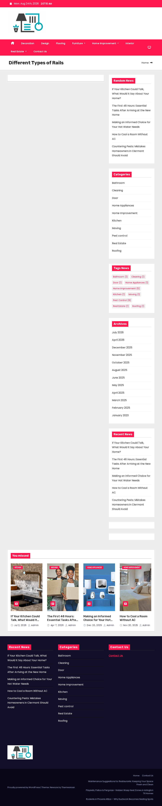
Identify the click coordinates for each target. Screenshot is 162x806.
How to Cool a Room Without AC (133, 618)
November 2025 (122, 355)
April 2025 (118, 393)
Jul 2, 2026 (20, 625)
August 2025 (119, 370)
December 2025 (122, 347)
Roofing (116, 251)
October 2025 (120, 362)
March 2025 (119, 400)
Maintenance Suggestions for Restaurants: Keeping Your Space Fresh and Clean (120, 783)
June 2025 (118, 377)
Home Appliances (123, 205)
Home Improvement (104, 43)
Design (45, 43)
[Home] (12, 43)
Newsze (54, 787)
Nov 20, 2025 (131, 625)
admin (35, 625)
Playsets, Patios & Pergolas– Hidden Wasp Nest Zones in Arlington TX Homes (119, 792)
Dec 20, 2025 (95, 625)
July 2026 (118, 332)
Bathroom (118, 183)
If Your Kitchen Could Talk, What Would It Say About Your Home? (130, 93)
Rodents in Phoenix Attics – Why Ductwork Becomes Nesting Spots (119, 799)
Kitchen (117, 220)
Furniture (78, 43)
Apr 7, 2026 (57, 625)
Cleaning (117, 190)
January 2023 (120, 415)
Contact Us (40, 51)
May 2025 (118, 385)
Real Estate (18, 51)
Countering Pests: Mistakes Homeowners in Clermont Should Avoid (128, 151)
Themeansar (68, 787)
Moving (116, 228)
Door (115, 198)
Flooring (60, 43)
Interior (130, 43)
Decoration (27, 43)
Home (145, 62)
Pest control (119, 235)
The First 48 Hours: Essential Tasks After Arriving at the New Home (131, 110)
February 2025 (121, 408)
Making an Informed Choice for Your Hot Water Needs (97, 620)
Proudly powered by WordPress (24, 787)
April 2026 (118, 340)
